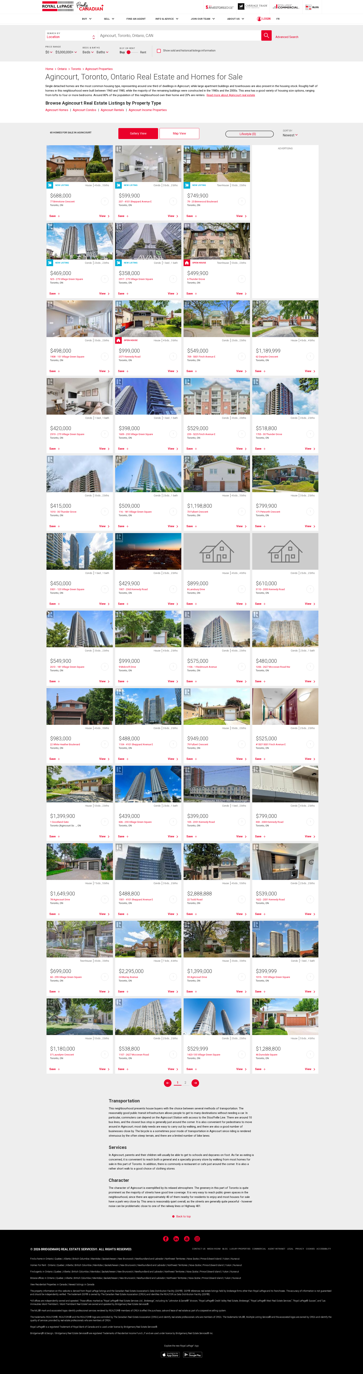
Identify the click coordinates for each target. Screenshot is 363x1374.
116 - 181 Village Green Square (135, 511)
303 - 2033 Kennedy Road (269, 822)
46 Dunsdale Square (266, 1054)
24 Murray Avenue (128, 977)
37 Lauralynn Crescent (62, 1054)
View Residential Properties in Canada (48, 1284)
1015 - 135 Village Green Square (273, 977)
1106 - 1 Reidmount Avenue (202, 666)
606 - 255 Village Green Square (135, 822)
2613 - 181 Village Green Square (67, 666)
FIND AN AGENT (136, 18)
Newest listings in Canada (81, 1284)
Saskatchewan (109, 1258)
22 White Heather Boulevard (65, 744)
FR (278, 18)
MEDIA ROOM (213, 1249)
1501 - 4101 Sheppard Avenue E (136, 899)
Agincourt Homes (56, 110)
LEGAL (290, 1249)
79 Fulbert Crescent (197, 744)
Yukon (226, 1258)
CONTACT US (198, 1249)
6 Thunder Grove (196, 279)
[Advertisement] (285, 210)
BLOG (225, 1249)
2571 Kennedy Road (129, 356)
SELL (107, 18)
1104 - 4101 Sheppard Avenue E (136, 744)
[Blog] (312, 7)
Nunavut (235, 1258)
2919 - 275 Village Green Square (67, 434)
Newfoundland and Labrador (149, 1258)
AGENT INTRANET (276, 1249)
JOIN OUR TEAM (200, 18)
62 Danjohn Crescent (267, 356)
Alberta (67, 1258)
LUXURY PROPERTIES (240, 1249)
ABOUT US (233, 18)
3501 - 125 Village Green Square (67, 589)
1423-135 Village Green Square (203, 1054)
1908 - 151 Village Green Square (67, 356)
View (102, 216)
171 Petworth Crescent (268, 511)
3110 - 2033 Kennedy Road (270, 589)
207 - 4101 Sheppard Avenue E (135, 201)
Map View (179, 133)
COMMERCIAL (259, 1249)
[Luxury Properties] (253, 7)
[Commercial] (286, 7)
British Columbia (80, 1258)
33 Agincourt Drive (197, 977)
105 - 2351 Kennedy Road (201, 822)
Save (52, 216)
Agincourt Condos (84, 110)
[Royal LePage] (73, 7)
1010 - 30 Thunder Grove (63, 511)
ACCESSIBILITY (323, 1249)
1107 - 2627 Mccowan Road (134, 1054)
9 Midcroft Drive (127, 666)
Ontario (49, 1258)
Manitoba (95, 1258)
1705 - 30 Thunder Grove (269, 434)
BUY (84, 18)
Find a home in (37, 1258)
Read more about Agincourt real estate (231, 95)
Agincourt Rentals (112, 110)
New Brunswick (125, 1258)
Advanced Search (286, 37)
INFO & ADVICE (164, 18)
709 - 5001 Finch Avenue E (201, 356)
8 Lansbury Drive (196, 589)
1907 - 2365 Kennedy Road (133, 589)
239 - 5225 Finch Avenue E (201, 434)
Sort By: (288, 130)
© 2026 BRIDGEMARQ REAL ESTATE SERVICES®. (64, 1249)
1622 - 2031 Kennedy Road (270, 899)
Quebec (58, 1258)
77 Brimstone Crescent (62, 201)
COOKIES (310, 1249)
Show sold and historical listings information (186, 51)
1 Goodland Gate (59, 822)
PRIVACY (299, 1249)
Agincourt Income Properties (148, 110)
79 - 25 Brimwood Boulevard (202, 201)
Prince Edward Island (210, 1258)
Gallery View (138, 133)
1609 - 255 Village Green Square (136, 434)
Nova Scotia (193, 1258)
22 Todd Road (194, 899)
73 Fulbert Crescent (197, 511)
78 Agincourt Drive (60, 899)
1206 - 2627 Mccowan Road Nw (273, 666)
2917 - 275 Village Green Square (136, 279)
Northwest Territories (175, 1258)
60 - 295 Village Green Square (66, 977)
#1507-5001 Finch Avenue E (271, 744)
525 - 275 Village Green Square (66, 279)
